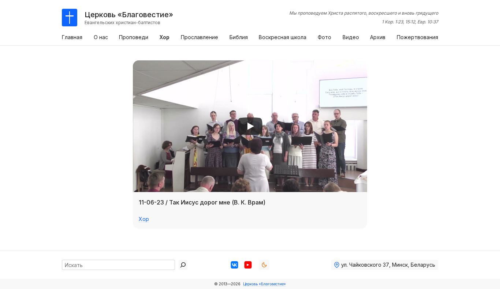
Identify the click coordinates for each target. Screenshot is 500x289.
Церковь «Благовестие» (264, 284)
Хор (144, 219)
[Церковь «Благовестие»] (69, 17)
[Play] (250, 126)
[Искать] (183, 265)
